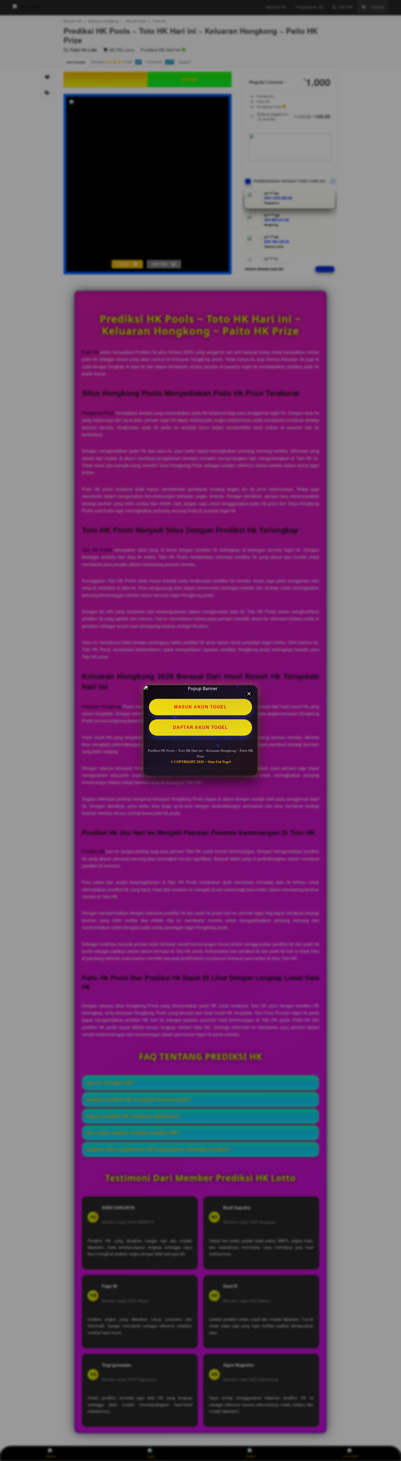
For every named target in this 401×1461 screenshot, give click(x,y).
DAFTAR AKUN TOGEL (200, 727)
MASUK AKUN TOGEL (200, 707)
